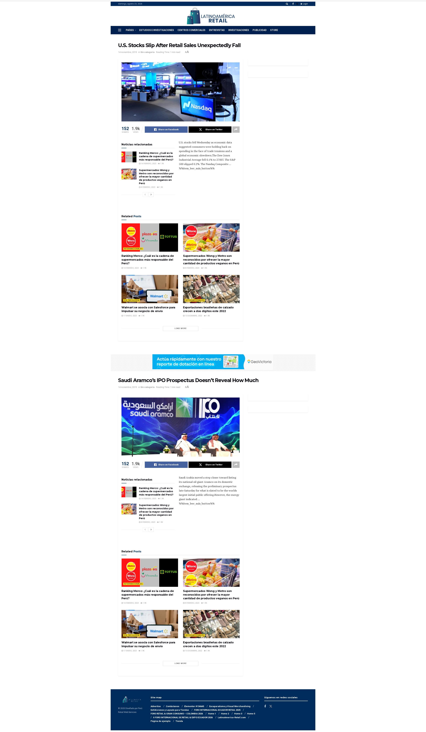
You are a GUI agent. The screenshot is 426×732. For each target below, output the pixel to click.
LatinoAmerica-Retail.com (232, 717)
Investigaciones (238, 30)
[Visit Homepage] (211, 16)
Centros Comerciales (191, 30)
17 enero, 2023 (130, 316)
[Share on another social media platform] (236, 129)
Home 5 (251, 713)
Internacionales (133, 249)
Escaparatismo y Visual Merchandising (229, 706)
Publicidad (260, 30)
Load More (181, 328)
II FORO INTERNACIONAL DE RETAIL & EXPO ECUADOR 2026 (183, 717)
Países (130, 30)
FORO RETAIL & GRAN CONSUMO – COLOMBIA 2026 (177, 713)
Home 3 (238, 713)
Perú (188, 249)
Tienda (179, 721)
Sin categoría (147, 52)
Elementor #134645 (194, 706)
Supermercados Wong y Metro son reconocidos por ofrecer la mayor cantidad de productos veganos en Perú (156, 177)
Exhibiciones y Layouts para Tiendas (170, 710)
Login (305, 4)
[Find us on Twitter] (297, 4)
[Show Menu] (119, 30)
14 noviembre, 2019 (127, 52)
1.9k (162, 164)
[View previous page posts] (145, 194)
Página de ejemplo (160, 721)
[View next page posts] (151, 194)
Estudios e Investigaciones (156, 30)
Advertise (156, 706)
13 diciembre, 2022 (193, 316)
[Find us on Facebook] (293, 4)
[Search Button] (287, 4)
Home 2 (225, 713)
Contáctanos (172, 706)
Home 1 (212, 713)
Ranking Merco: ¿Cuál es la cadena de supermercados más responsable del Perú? (156, 156)
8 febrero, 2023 (147, 187)
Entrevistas (217, 30)
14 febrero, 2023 (148, 164)
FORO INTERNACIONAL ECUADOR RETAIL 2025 (217, 710)
